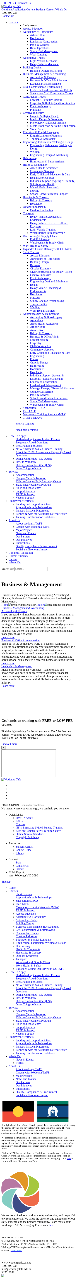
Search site (7, 568)
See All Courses (25, 423)
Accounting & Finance (14, 611)
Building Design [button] (32, 67)
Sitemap (6, 881)
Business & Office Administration (20, 640)
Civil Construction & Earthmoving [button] (42, 86)
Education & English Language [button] (41, 132)
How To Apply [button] (17, 436)
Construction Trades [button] (34, 96)
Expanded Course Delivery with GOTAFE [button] (47, 249)
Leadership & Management (16, 666)
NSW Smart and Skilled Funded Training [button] (39, 827)
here (69, 1158)
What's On (61, 9)
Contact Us (24, 3)
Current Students (35, 9)
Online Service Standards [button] (30, 834)
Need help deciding (27, 429)
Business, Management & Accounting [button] (44, 73)
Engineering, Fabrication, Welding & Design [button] (48, 142)
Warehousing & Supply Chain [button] (40, 236)
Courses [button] (20, 824)
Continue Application (13, 9)
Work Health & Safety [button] (35, 245)
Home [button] (12, 887)
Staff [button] (18, 862)
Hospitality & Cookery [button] (36, 197)
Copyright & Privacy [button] (27, 837)
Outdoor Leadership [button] (34, 206)
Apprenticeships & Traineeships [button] (41, 313)
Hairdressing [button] (30, 158)
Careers (50, 9)
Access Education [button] (33, 28)
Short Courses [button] (31, 252)
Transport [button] (28, 213)
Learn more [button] (8, 637)
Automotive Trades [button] (34, 57)
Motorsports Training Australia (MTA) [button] (44, 414)
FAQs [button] (19, 821)
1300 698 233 (9, 3)
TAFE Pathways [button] (32, 417)
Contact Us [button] (22, 865)
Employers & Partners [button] (21, 500)
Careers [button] (20, 868)
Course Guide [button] (24, 849)
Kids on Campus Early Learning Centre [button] (38, 830)
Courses (13, 22)
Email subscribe (10, 804)
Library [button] (20, 853)
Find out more (9, 743)
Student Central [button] (24, 846)
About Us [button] (14, 520)
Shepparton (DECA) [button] (34, 407)
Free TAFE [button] (29, 411)
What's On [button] (15, 1056)
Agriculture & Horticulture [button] (38, 31)
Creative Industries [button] (33, 112)
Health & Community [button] (35, 164)
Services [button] (13, 471)
